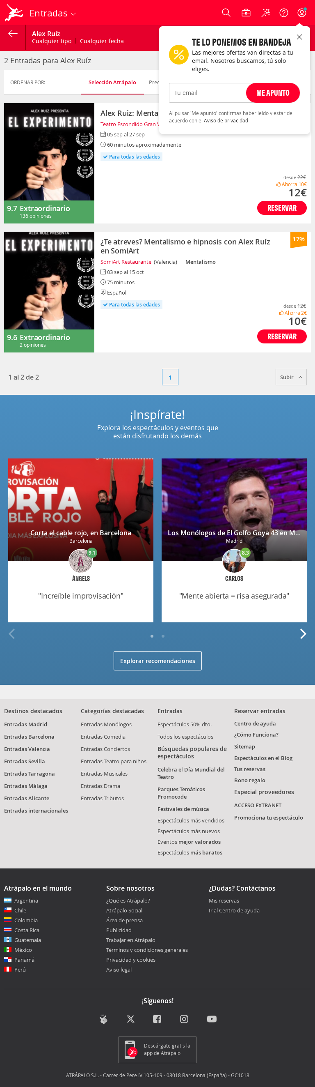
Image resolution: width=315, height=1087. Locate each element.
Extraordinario (45, 208)
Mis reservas (224, 901)
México (23, 949)
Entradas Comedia (103, 736)
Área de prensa (124, 920)
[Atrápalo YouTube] (212, 1020)
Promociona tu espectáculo (268, 817)
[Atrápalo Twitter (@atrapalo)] (130, 1020)
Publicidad (119, 930)
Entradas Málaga (26, 786)
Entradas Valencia (27, 749)
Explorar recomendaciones (157, 661)
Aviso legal (119, 969)
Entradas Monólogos (106, 724)
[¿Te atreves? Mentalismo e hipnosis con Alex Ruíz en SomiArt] (49, 292)
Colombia (26, 920)
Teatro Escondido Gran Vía (132, 124)
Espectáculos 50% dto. (185, 724)
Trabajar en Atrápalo (130, 940)
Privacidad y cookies (130, 959)
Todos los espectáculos (185, 736)
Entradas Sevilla (24, 761)
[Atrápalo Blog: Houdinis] (103, 1019)
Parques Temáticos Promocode (181, 792)
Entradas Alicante (26, 798)
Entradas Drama (100, 786)
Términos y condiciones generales (147, 949)
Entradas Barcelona (29, 736)
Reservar (282, 208)
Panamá (24, 959)
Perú (20, 969)
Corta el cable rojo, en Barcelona (80, 532)
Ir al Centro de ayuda (234, 910)
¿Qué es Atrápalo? (128, 900)
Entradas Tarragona (29, 773)
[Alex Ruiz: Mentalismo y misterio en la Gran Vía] (49, 163)
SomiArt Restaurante (125, 261)
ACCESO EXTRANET (257, 805)
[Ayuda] (284, 13)
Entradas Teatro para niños (113, 761)
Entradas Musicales (104, 773)
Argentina (26, 900)
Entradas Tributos (102, 798)
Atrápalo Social (124, 910)
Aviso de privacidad (226, 120)
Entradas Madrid (25, 724)
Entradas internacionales (36, 810)
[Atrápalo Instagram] (184, 1020)
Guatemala (27, 940)
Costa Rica (26, 930)
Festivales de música (183, 809)
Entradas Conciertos (105, 749)
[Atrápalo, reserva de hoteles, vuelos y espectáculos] (15, 12)
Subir (287, 377)
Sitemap (244, 746)
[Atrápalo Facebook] (157, 1020)
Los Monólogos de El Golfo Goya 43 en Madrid (240, 532)
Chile (20, 910)
